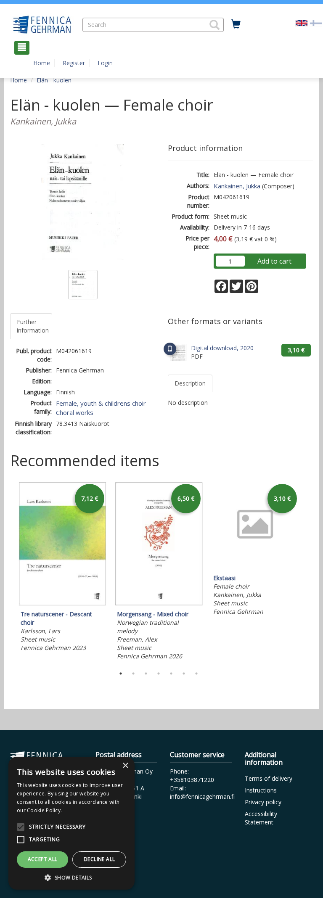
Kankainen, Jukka (237, 186)
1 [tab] (120, 673)
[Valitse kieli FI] (316, 22)
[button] (214, 25)
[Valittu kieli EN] (301, 22)
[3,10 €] (255, 567)
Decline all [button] (99, 859)
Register (74, 63)
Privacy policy (263, 802)
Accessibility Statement (261, 818)
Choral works (74, 412)
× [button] (125, 766)
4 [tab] (158, 673)
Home (41, 63)
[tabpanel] (62, 568)
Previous (8, 572)
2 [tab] (133, 673)
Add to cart (274, 261)
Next (308, 572)
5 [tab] (171, 673)
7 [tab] (196, 673)
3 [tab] (146, 673)
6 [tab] (184, 673)
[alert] (71, 823)
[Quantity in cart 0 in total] (236, 24)
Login (105, 63)
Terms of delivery (268, 778)
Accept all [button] (43, 859)
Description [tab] (190, 383)
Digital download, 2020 (222, 348)
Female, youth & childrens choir (101, 403)
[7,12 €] (62, 603)
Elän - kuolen (54, 80)
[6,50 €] (159, 603)
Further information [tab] (33, 326)
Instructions (261, 790)
